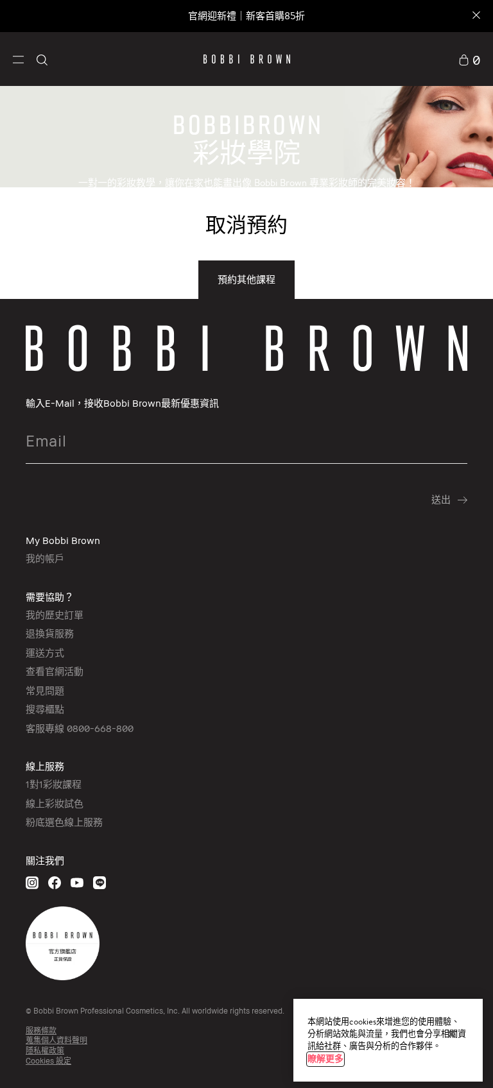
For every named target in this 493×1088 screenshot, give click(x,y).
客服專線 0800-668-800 (80, 728)
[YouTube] (77, 882)
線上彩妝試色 (54, 803)
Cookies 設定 (48, 1061)
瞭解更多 (325, 1059)
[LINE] (99, 882)
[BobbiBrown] (246, 59)
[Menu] (18, 58)
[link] (469, 59)
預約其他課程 (246, 279)
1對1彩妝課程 (54, 784)
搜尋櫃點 (45, 709)
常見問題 (45, 690)
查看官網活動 (54, 671)
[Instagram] (32, 882)
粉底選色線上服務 (64, 822)
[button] (18, 59)
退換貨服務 (50, 633)
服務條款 (41, 1030)
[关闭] (451, 1034)
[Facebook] (54, 882)
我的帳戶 (45, 558)
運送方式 (45, 652)
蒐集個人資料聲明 (56, 1040)
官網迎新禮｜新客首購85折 (246, 16)
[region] (388, 1040)
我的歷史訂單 (54, 614)
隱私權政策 (45, 1050)
